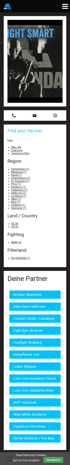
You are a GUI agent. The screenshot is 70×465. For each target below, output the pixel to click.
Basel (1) (16, 175)
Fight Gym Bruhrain (28, 330)
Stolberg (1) (18, 204)
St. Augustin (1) (20, 181)
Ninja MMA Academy (29, 414)
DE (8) (14, 223)
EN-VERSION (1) (20, 258)
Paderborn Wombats (29, 426)
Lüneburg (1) (18, 195)
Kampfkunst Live (26, 354)
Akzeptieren (53, 459)
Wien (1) (16, 198)
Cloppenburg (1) (20, 178)
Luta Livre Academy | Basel (34, 378)
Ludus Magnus (24, 366)
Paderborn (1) (19, 190)
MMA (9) (16, 242)
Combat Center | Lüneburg (33, 318)
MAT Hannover (25, 402)
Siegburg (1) (18, 187)
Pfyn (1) (16, 184)
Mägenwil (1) (19, 172)
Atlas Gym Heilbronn (29, 306)
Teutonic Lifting (20, 153)
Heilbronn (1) (18, 193)
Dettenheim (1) (20, 169)
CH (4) (14, 226)
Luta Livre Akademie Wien (33, 390)
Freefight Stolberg (27, 342)
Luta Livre (17, 150)
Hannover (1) (19, 207)
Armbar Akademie (27, 294)
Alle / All (16, 147)
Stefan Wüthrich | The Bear (34, 438)
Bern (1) (16, 201)
